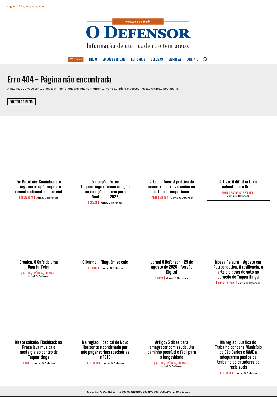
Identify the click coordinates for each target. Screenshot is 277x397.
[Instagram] (232, 6)
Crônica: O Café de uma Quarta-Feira (38, 265)
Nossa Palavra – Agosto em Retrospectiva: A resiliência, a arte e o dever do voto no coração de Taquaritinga (238, 269)
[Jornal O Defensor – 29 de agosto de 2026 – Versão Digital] (171, 237)
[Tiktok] (266, 6)
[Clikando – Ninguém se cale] (105, 237)
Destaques (27, 197)
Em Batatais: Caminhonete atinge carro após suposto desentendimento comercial (38, 186)
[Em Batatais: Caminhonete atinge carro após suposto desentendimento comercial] (38, 156)
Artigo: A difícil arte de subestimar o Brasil (238, 184)
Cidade (93, 202)
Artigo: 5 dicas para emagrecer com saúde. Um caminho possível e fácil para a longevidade (172, 350)
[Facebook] (224, 6)
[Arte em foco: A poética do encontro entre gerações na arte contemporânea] (171, 156)
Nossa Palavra (226, 282)
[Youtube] (258, 6)
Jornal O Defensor (47, 197)
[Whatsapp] (241, 6)
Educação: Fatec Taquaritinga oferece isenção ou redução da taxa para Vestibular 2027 (105, 189)
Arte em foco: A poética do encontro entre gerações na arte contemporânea (171, 186)
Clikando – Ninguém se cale (105, 262)
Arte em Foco (160, 197)
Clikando (93, 268)
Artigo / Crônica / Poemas (238, 192)
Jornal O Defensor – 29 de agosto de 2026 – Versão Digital (171, 267)
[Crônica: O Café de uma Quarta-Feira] (38, 237)
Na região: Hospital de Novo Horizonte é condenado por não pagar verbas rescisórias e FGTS (105, 350)
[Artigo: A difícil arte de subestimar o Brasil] (238, 156)
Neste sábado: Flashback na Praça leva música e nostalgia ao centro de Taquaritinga (38, 350)
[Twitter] (249, 6)
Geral (159, 277)
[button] (204, 59)
